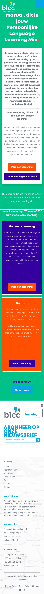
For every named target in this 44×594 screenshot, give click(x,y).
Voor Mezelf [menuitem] (9, 473)
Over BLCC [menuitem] (8, 483)
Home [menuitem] (6, 466)
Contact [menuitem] (7, 487)
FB (24, 590)
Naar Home (22, 390)
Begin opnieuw (22, 382)
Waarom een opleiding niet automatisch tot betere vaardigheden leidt (21, 514)
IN (20, 590)
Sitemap (35, 586)
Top (42, 405)
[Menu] (40, 4)
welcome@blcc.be (12, 540)
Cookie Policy (24, 586)
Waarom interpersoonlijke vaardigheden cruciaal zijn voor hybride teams (21, 502)
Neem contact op (22, 363)
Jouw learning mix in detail (22, 176)
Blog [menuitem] (6, 480)
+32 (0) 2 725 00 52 (12, 561)
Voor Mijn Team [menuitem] (11, 470)
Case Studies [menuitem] (9, 477)
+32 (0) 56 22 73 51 (12, 536)
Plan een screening (22, 167)
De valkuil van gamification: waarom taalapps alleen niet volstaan (19, 508)
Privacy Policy (11, 586)
